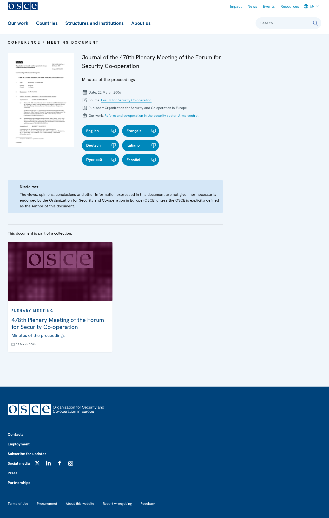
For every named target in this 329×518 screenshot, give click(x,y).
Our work (18, 23)
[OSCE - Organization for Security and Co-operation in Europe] (23, 6)
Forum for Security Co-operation (126, 100)
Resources (290, 6)
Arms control (188, 115)
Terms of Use (18, 503)
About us (141, 23)
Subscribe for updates (27, 453)
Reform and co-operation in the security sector (141, 115)
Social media (19, 463)
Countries (47, 23)
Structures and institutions (94, 23)
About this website (80, 503)
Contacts (16, 434)
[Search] (315, 23)
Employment (19, 444)
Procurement (47, 503)
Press (13, 473)
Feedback (147, 503)
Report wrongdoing (117, 503)
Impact (236, 6)
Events (269, 6)
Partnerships (19, 482)
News (252, 6)
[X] (37, 463)
